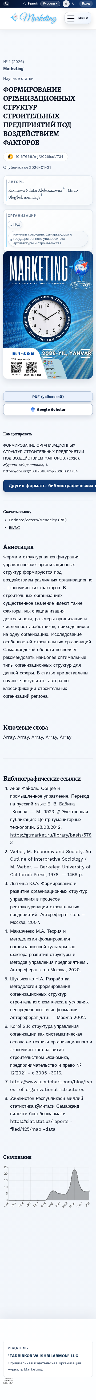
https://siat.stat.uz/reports (39, 1121)
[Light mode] (66, 3)
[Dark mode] (73, 3)
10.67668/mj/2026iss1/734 (39, 156)
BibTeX (14, 527)
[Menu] (78, 18)
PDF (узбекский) (48, 396)
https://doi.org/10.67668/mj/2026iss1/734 (40, 471)
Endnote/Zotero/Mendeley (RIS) (38, 520)
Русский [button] (50, 4)
